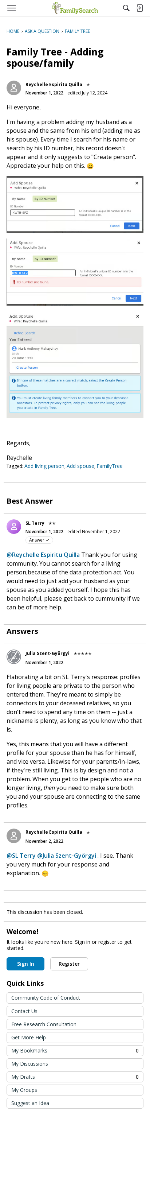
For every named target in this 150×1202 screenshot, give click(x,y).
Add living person (44, 465)
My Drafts (75, 1076)
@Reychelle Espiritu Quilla (43, 555)
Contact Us (24, 1011)
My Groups (24, 1089)
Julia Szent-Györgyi (47, 653)
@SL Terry (21, 856)
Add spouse (80, 465)
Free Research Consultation (43, 1024)
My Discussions (29, 1063)
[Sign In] (139, 8)
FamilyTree (109, 465)
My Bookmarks (75, 1050)
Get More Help (28, 1037)
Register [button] (69, 963)
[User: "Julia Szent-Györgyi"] (14, 657)
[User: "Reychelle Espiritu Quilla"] (14, 88)
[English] (75, 8)
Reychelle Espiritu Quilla (53, 84)
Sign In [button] (25, 963)
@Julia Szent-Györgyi (66, 856)
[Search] (126, 8)
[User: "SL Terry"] (14, 526)
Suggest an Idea (30, 1103)
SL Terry (34, 523)
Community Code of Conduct (45, 997)
